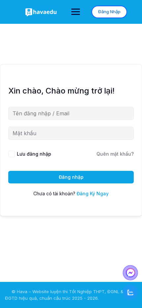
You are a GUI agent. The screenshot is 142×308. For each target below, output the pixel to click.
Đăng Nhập (109, 11)
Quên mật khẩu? (115, 154)
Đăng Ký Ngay (93, 193)
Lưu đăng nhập (34, 154)
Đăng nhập (71, 177)
